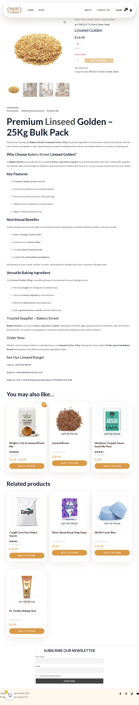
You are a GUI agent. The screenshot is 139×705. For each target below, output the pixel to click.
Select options (26, 466)
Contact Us (103, 10)
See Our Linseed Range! (26, 357)
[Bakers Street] (14, 9)
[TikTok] (132, 694)
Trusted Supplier (20, 318)
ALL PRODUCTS (82, 24)
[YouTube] (138, 694)
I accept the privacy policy (49, 676)
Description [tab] (13, 110)
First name (40, 656)
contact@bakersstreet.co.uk (29, 372)
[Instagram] (126, 694)
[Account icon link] (131, 10)
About (88, 10)
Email (38, 666)
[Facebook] (120, 694)
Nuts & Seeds (87, 19)
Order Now (16, 338)
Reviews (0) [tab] (52, 110)
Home (31, 10)
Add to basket (99, 60)
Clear (77, 48)
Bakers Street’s (38, 142)
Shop (41, 10)
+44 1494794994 (23, 364)
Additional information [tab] (32, 110)
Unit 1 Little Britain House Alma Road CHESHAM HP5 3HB (44, 380)
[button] (64, 22)
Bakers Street (39, 154)
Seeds (97, 19)
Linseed (60, 121)
